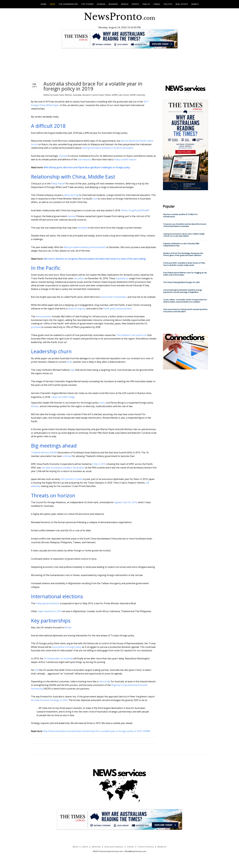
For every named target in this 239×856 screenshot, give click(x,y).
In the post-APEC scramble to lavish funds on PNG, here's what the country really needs (184, 264)
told (36, 669)
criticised (62, 155)
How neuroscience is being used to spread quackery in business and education (185, 310)
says (72, 369)
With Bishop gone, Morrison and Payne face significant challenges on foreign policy (87, 167)
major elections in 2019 (50, 611)
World (124, 4)
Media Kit (161, 846)
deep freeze (58, 183)
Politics (168, 4)
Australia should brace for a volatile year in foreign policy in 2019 (92, 86)
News (52, 4)
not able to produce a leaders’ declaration (63, 467)
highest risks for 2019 (125, 502)
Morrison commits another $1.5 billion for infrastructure (180, 215)
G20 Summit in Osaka (71, 479)
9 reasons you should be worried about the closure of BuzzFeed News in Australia (184, 225)
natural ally (104, 681)
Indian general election (47, 603)
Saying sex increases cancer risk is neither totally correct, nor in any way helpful (184, 235)
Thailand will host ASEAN (44, 452)
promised (36, 327)
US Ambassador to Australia (58, 658)
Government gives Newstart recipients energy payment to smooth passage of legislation (182, 291)
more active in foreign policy (66, 647)
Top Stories (87, 4)
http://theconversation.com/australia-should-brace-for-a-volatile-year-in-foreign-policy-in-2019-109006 (96, 731)
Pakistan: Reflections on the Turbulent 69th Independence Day (181, 244)
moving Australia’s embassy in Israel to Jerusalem (107, 147)
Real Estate (182, 4)
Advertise (96, 846)
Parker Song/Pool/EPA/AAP (135, 210)
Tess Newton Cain (125, 335)
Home (43, 4)
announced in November (113, 296)
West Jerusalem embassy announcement (85, 247)
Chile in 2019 (98, 464)
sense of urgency (77, 308)
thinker (35, 406)
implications (122, 278)
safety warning (71, 195)
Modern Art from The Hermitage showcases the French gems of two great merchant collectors (183, 254)
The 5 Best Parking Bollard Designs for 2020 (181, 282)
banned (71, 216)
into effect (79, 278)
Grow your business (113, 846)
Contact (130, 846)
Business (113, 4)
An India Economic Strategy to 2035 (49, 700)
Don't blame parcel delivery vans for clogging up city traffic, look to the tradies (185, 273)
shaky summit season (125, 159)
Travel (156, 4)
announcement (43, 316)
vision (102, 402)
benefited (82, 227)
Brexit (68, 627)
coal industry (84, 159)
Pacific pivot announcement (117, 308)
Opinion (101, 4)
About (75, 846)
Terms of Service (146, 846)
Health (146, 4)
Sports (135, 4)
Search (194, 4)
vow (95, 198)
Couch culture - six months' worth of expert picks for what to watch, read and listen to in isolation (185, 300)
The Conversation (68, 4)
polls (69, 361)
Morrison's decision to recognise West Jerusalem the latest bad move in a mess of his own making (95, 258)
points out (141, 335)
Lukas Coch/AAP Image (63, 397)
